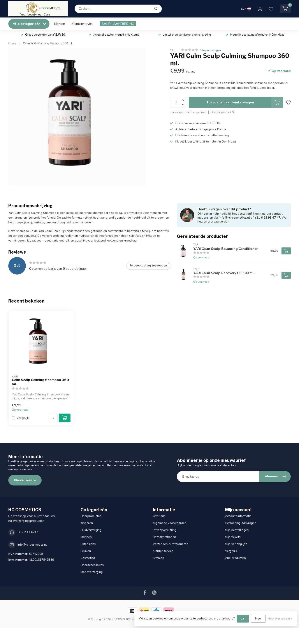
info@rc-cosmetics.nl (234, 218)
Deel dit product (221, 112)
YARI (173, 50)
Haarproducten (91, 516)
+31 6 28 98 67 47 (267, 218)
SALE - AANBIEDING (118, 23)
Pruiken (86, 551)
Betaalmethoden (164, 537)
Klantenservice (82, 23)
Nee (258, 618)
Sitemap (158, 558)
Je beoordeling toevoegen (148, 266)
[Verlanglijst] (271, 8)
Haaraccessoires (92, 565)
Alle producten (235, 558)
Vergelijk (23, 417)
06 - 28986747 (28, 532)
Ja (242, 618)
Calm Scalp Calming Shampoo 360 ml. (48, 43)
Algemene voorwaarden (169, 523)
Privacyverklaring (164, 530)
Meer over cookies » (279, 618)
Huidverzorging (91, 530)
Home (12, 43)
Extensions (88, 544)
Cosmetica (88, 558)
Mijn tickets (233, 537)
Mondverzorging (92, 572)
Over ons (159, 516)
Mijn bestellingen (237, 530)
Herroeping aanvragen (240, 523)
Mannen (86, 537)
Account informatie (238, 516)
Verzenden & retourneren (170, 544)
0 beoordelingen (210, 50)
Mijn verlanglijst (236, 544)
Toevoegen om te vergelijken (188, 112)
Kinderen (87, 523)
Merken (59, 23)
